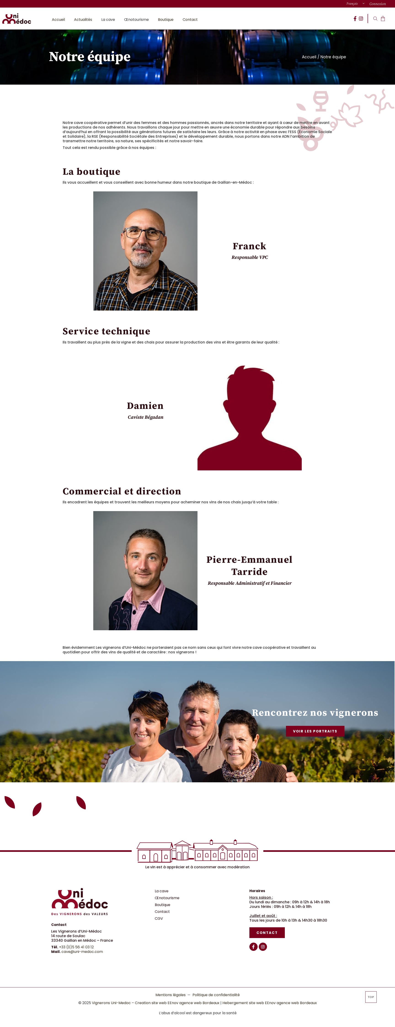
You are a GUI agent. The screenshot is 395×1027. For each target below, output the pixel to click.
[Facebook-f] (355, 18)
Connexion (377, 4)
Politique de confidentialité (216, 995)
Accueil (58, 19)
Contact (190, 19)
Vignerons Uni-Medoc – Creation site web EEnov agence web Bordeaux (155, 1003)
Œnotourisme (167, 898)
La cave (161, 891)
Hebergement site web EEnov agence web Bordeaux (269, 1003)
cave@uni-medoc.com (82, 951)
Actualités (83, 19)
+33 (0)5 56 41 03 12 (76, 947)
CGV (159, 918)
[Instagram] (360, 18)
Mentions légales (170, 995)
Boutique (165, 19)
